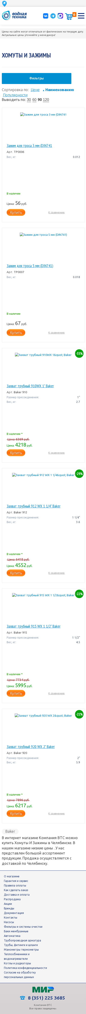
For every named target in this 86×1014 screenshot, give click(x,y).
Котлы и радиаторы (17, 963)
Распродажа (12, 899)
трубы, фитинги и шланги (21, 945)
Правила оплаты (15, 885)
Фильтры (36, 78)
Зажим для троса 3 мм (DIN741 (29, 145)
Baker (10, 831)
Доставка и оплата (17, 894)
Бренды (9, 908)
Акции (8, 903)
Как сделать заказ (16, 890)
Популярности (15, 95)
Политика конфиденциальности (25, 967)
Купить (16, 212)
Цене (35, 90)
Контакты (10, 917)
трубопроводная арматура (22, 940)
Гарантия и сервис (16, 880)
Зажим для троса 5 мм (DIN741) (30, 265)
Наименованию (58, 90)
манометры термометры (21, 949)
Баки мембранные (16, 931)
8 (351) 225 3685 (46, 997)
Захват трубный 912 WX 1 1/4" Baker (34, 506)
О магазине (11, 876)
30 (29, 100)
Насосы (9, 922)
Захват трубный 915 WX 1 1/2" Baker (34, 626)
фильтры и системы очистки (23, 926)
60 (34, 100)
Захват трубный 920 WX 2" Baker (31, 746)
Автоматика (12, 935)
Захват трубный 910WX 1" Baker (30, 386)
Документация (14, 912)
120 (46, 100)
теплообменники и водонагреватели (17, 956)
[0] (69, 16)
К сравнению (56, 212)
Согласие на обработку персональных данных (20, 975)
